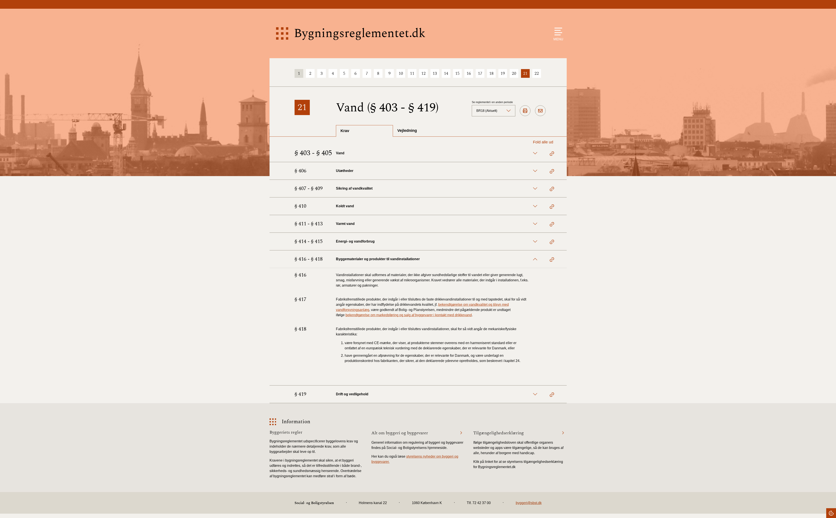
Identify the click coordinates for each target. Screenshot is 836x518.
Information (296, 421)
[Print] (525, 110)
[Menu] (557, 31)
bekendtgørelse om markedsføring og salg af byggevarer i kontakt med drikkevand (409, 315)
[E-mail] (540, 110)
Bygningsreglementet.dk (359, 33)
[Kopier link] (551, 154)
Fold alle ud (543, 142)
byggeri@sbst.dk (529, 503)
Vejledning (407, 130)
